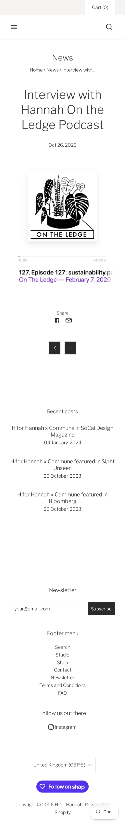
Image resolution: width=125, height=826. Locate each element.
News (52, 70)
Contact (62, 670)
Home (36, 70)
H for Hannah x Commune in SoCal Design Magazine (62, 431)
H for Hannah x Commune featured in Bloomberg (62, 497)
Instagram (65, 727)
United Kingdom (59, 765)
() (100, 7)
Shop (62, 662)
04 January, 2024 (62, 442)
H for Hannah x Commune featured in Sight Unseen (62, 464)
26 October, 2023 (62, 476)
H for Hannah (69, 804)
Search (62, 647)
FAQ (62, 693)
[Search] (109, 27)
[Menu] (14, 27)
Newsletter (62, 677)
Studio (62, 655)
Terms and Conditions (62, 685)
